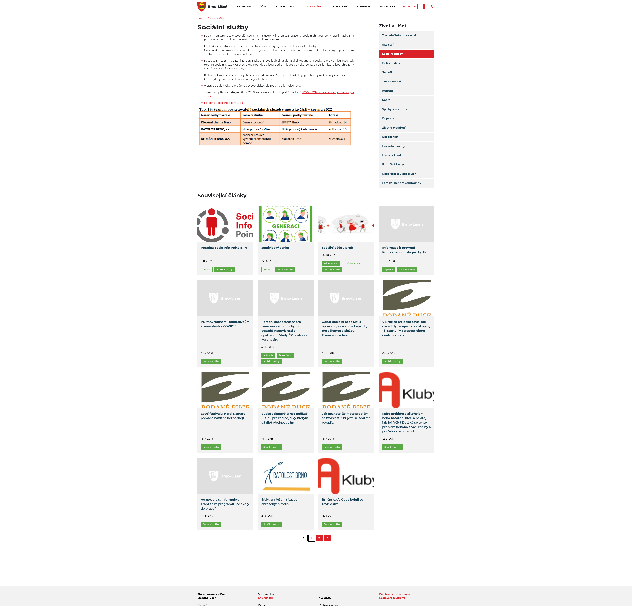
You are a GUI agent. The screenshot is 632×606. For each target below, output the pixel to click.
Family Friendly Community (401, 183)
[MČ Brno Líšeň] (212, 6)
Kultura (387, 90)
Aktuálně (244, 6)
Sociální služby (216, 18)
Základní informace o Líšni (400, 35)
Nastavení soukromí (392, 597)
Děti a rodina (391, 63)
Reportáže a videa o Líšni (399, 173)
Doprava (388, 118)
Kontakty (364, 6)
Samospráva (285, 6)
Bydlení (388, 269)
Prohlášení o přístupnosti (395, 594)
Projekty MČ (339, 6)
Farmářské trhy (393, 164)
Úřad (263, 6)
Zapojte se (387, 6)
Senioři (387, 72)
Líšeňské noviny (393, 146)
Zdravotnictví (391, 81)
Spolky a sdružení (394, 109)
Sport (386, 100)
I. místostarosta (352, 263)
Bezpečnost (390, 136)
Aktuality (268, 355)
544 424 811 (265, 597)
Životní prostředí (394, 127)
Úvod (200, 18)
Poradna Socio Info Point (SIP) (223, 102)
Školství (387, 44)
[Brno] (414, 6)
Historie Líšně (391, 155)
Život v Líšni (312, 6)
